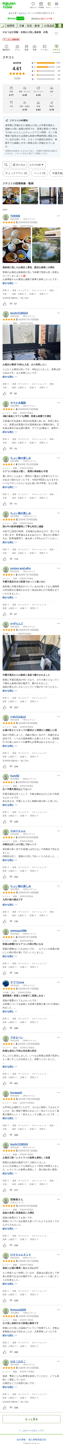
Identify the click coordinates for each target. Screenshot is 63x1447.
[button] (11, 195)
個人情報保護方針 (37, 1439)
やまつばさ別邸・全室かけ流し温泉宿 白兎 (25, 32)
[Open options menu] (58, 216)
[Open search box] (6, 164)
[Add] (56, 33)
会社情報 (21, 1439)
